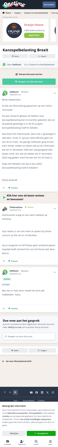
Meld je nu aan (14, 327)
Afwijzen (14, 433)
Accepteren (42, 433)
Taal (15, 400)
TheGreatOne (16, 207)
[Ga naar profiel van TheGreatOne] (5, 208)
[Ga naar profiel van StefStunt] (4, 64)
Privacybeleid (28, 400)
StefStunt (16, 64)
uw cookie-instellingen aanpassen (35, 419)
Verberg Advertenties (10, 17)
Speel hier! (34, 35)
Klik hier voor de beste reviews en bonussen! (25, 197)
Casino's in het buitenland (42, 64)
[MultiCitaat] (3, 188)
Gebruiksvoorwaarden (17, 413)
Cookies (41, 400)
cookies (5, 416)
